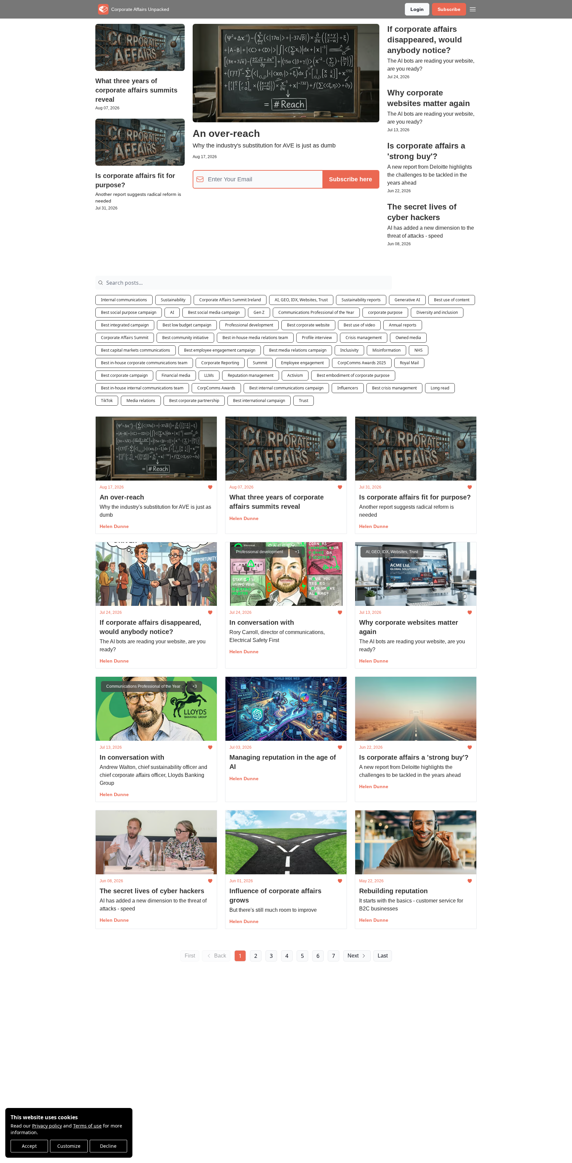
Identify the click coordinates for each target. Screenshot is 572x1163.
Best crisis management (394, 388)
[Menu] (473, 8)
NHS (418, 350)
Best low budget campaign (187, 325)
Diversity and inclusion (437, 312)
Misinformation (386, 350)
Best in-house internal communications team (142, 388)
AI (172, 312)
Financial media (176, 375)
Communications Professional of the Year (316, 312)
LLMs (209, 375)
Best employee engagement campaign (219, 350)
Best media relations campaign (297, 350)
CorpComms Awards (216, 388)
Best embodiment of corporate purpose (353, 375)
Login (417, 9)
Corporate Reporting (220, 363)
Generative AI (407, 300)
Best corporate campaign (124, 375)
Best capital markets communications (135, 350)
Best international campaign (259, 400)
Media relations (140, 400)
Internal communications (124, 300)
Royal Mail (409, 363)
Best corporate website (308, 325)
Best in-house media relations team (255, 337)
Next (353, 956)
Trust (303, 400)
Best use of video (359, 325)
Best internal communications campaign (286, 388)
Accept (29, 1146)
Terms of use (87, 1126)
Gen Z (259, 312)
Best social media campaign (214, 312)
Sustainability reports (361, 300)
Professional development (249, 325)
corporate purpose (385, 312)
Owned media (408, 337)
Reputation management (250, 375)
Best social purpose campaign (128, 312)
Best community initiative (185, 337)
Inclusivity (349, 350)
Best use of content (451, 300)
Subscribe (449, 9)
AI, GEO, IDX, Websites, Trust (301, 300)
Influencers (347, 388)
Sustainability (173, 300)
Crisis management (364, 337)
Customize (68, 1146)
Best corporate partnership (194, 400)
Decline (108, 1146)
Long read (440, 388)
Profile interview (317, 337)
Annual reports (402, 325)
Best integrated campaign (125, 325)
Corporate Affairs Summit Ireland (230, 300)
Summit (260, 363)
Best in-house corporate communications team (144, 363)
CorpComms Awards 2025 (362, 363)
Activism (295, 375)
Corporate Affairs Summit (124, 337)
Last (383, 956)
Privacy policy (47, 1126)
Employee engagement (302, 363)
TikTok (107, 400)
